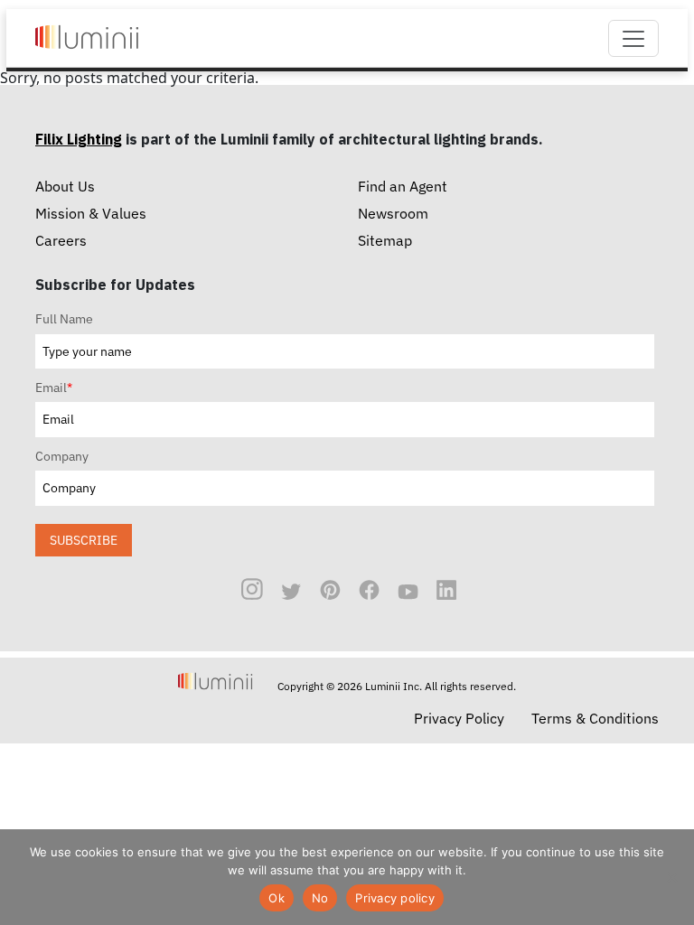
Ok (276, 898)
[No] (671, 877)
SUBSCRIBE (83, 539)
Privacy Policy (459, 718)
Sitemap (385, 240)
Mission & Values (90, 213)
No (320, 898)
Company (62, 456)
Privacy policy (395, 898)
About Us (65, 186)
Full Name (64, 319)
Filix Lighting (78, 139)
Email (53, 387)
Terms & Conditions (595, 718)
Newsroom (393, 213)
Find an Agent (402, 186)
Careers (61, 240)
